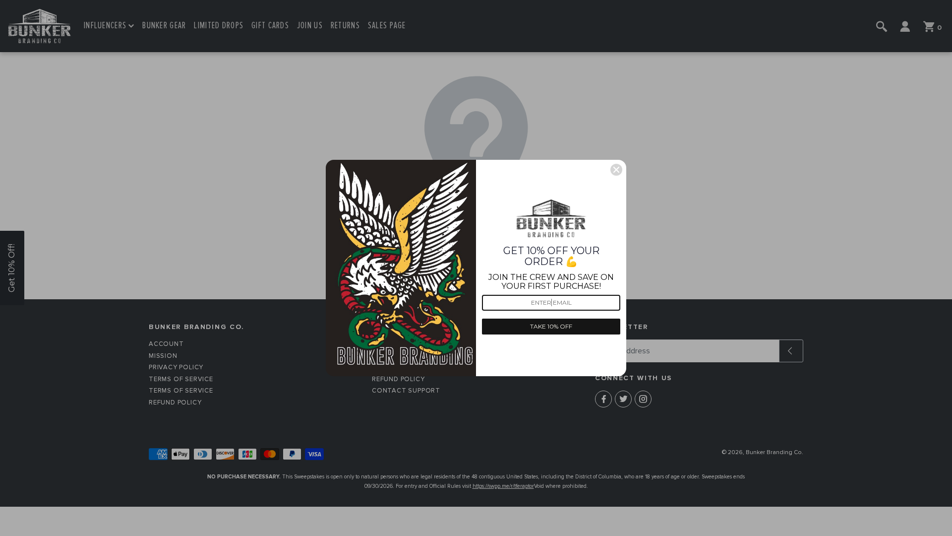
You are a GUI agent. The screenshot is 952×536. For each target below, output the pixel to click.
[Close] (616, 170)
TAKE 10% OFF (551, 326)
